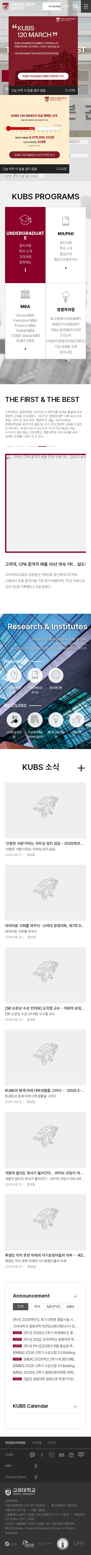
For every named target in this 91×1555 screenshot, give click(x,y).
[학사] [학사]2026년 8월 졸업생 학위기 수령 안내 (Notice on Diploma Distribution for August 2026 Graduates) (46, 1346)
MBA (70, 1307)
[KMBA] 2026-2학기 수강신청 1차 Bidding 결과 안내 (45, 1366)
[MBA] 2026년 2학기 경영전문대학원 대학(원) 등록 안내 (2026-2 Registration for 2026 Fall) (45, 1372)
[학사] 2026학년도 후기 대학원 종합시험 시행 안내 (45, 1320)
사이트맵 (36, 1443)
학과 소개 (25, 251)
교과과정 (25, 257)
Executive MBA (25, 320)
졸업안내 (66, 254)
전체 (20, 1306)
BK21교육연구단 (65, 259)
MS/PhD (53, 1307)
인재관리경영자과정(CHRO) (65, 341)
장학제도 (25, 262)
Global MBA (25, 331)
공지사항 (25, 246)
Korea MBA (25, 315)
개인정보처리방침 (15, 1443)
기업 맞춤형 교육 (65, 347)
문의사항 (66, 352)
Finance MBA (25, 325)
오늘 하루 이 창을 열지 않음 (28, 90)
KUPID (52, 1443)
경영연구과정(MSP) (66, 324)
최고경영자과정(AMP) (65, 319)
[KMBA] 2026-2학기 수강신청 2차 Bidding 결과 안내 (45, 1353)
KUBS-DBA (25, 341)
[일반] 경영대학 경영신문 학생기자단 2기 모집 (46, 1379)
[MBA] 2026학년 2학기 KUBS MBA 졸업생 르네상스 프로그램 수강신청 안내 (46, 1359)
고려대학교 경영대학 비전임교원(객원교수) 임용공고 (45, 1326)
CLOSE (70, 90)
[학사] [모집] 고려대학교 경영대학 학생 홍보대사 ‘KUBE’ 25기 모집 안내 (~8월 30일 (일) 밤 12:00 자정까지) (46, 1339)
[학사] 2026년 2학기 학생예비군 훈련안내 (46, 1333)
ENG (66, 6)
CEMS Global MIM (25, 336)
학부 (37, 1307)
